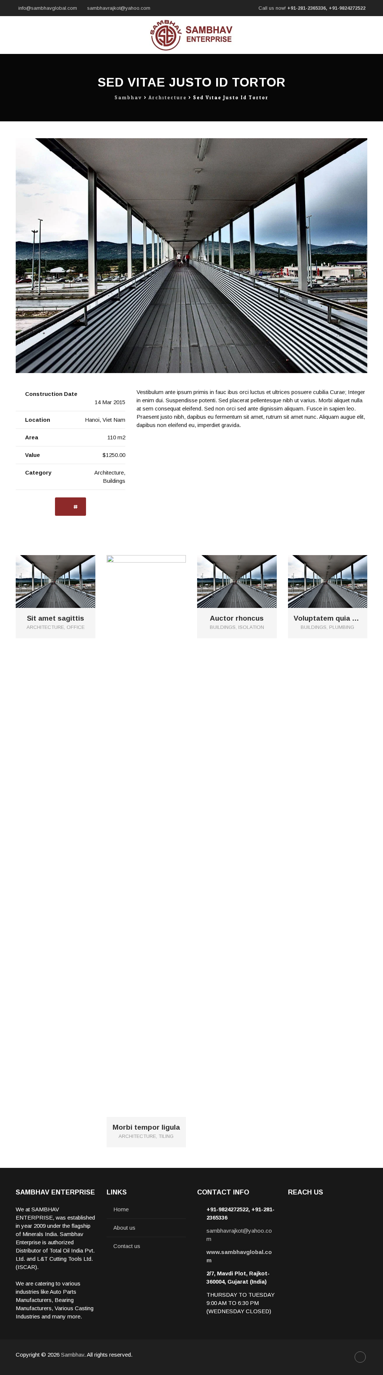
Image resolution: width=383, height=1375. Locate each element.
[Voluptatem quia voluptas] (336, 575)
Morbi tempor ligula (146, 1127)
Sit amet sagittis (55, 618)
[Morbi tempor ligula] (154, 830)
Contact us (126, 1246)
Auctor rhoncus (237, 618)
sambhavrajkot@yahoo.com (118, 8)
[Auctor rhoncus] (245, 575)
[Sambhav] (191, 35)
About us (124, 1227)
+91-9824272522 (347, 8)
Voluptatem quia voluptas (328, 618)
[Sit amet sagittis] (64, 575)
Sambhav (72, 1354)
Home (121, 1209)
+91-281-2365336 (306, 8)
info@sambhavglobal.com (47, 8)
